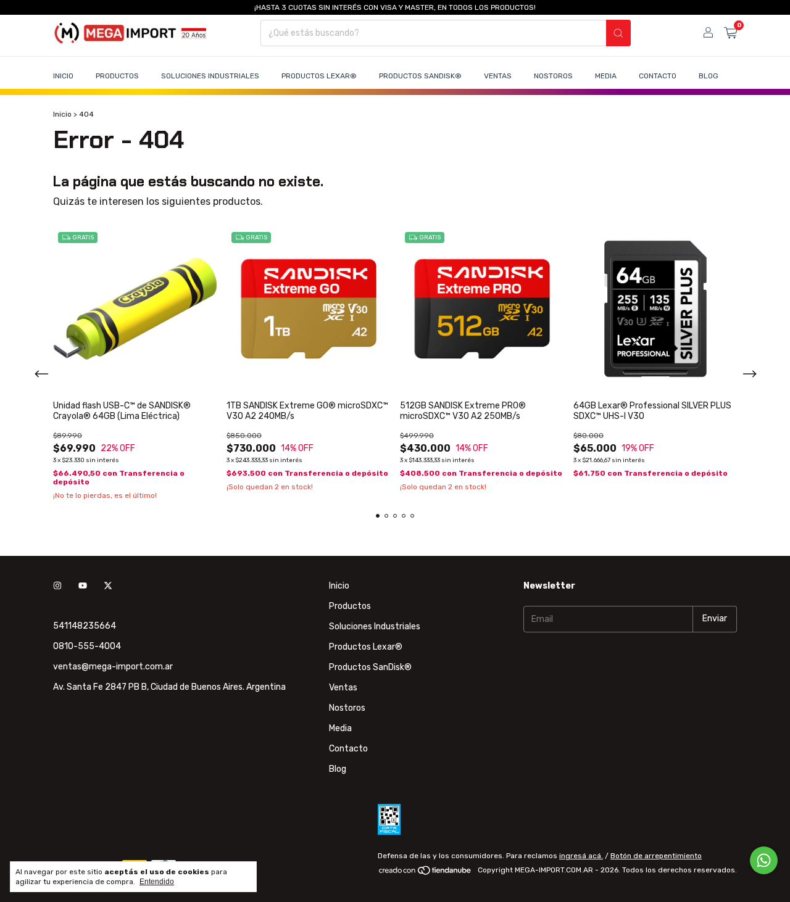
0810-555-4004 (87, 646)
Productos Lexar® (319, 76)
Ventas (498, 76)
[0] (730, 33)
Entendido (156, 881)
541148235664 (84, 626)
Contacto (657, 76)
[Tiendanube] (425, 873)
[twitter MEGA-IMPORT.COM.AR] (108, 586)
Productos (117, 76)
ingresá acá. (581, 855)
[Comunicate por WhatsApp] (764, 860)
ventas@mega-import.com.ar (113, 666)
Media (606, 76)
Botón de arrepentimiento (656, 855)
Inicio (63, 76)
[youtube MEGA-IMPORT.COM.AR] (82, 586)
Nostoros (553, 76)
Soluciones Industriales (210, 76)
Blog (708, 76)
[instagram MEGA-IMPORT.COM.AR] (57, 586)
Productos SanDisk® (420, 76)
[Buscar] (618, 33)
